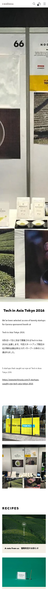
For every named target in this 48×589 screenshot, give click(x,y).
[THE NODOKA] (7, 4)
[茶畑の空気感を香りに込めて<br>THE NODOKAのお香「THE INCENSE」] (24, 572)
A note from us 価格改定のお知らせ (22, 548)
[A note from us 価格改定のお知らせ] (24, 529)
